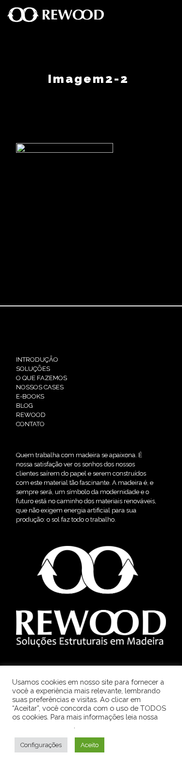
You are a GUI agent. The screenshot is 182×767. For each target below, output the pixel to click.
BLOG (24, 405)
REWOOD (31, 414)
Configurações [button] (41, 745)
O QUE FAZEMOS (41, 378)
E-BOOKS (30, 396)
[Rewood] (55, 14)
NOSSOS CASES (40, 387)
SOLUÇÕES (33, 368)
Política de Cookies (43, 725)
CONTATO (30, 424)
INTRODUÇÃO (37, 359)
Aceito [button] (90, 745)
